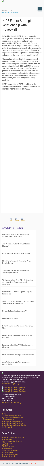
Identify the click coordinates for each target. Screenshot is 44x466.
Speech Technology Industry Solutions (14, 425)
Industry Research (8, 419)
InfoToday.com (7, 443)
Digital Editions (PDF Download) (12, 418)
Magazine (11, 416)
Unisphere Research (8, 456)
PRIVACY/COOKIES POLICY (10, 403)
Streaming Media (7, 452)
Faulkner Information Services (12, 441)
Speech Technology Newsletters (12, 421)
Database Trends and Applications (13, 437)
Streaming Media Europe (10, 454)
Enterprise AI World (8, 447)
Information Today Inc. (9, 384)
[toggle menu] (40, 9)
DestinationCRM (7, 439)
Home (4, 414)
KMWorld (5, 445)
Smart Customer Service (10, 451)
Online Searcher (7, 449)
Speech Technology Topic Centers (13, 423)
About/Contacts (7, 427)
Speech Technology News (9, 12)
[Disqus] (22, 121)
